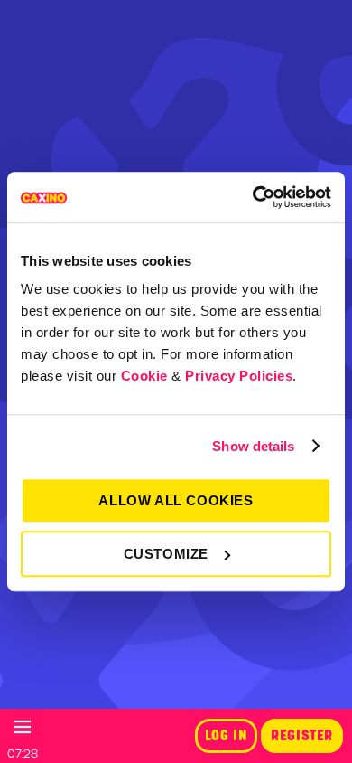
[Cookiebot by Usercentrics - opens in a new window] (253, 197)
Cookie (144, 375)
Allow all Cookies (175, 500)
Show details (253, 446)
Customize (166, 553)
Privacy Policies (238, 375)
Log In (226, 736)
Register (302, 736)
